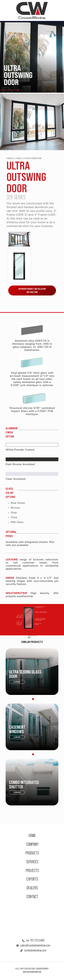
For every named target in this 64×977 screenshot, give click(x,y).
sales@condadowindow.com (35, 945)
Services (32, 861)
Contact (32, 896)
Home (32, 835)
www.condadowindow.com (32, 972)
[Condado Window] (32, 10)
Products (32, 852)
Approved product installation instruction (32, 290)
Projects (32, 870)
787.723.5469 (37, 940)
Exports (32, 878)
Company (32, 844)
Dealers (32, 887)
